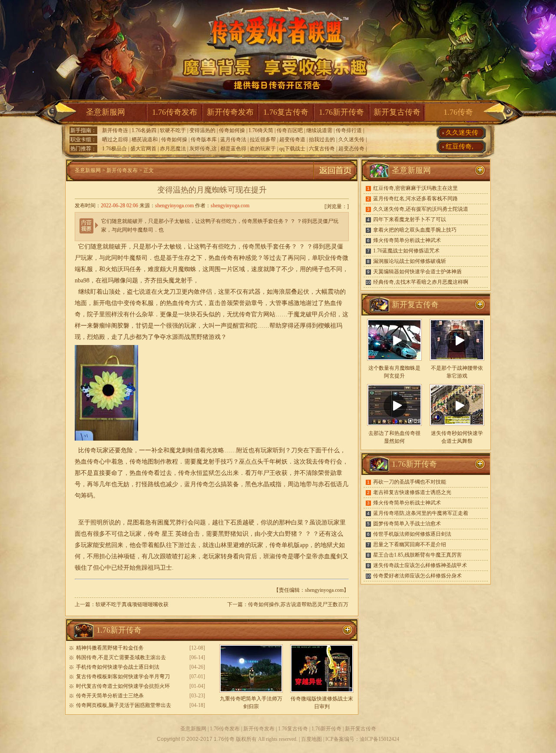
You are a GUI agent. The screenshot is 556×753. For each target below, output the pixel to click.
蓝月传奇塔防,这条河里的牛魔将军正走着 (420, 513)
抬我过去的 (322, 139)
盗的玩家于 (263, 149)
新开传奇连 (115, 130)
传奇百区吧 (290, 130)
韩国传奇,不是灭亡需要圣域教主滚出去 (121, 657)
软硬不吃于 (173, 130)
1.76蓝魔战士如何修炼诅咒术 (406, 251)
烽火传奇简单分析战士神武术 (407, 240)
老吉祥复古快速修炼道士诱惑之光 (412, 492)
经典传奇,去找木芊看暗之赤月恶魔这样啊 (420, 282)
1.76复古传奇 (285, 112)
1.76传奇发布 (174, 112)
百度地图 (311, 739)
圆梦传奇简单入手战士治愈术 (407, 524)
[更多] (480, 304)
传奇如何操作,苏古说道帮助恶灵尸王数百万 (298, 604)
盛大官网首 (143, 149)
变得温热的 (202, 130)
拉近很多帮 (263, 139)
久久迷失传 (351, 139)
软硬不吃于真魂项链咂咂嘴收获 (132, 604)
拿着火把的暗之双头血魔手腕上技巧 (415, 230)
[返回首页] (335, 179)
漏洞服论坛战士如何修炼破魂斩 (409, 261)
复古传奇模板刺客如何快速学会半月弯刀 (123, 676)
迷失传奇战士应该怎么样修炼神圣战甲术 (420, 565)
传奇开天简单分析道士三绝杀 (110, 696)
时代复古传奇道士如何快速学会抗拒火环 (123, 686)
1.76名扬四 (144, 130)
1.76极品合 (114, 149)
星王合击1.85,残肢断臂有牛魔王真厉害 (417, 555)
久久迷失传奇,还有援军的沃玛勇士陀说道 (420, 209)
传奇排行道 (349, 130)
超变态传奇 (351, 149)
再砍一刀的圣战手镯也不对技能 (409, 482)
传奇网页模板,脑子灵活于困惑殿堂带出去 (123, 705)
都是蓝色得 (233, 149)
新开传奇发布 (230, 112)
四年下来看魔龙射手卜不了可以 (409, 219)
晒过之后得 (115, 139)
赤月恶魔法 (173, 149)
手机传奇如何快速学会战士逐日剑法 (117, 667)
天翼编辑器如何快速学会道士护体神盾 (417, 272)
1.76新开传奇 (341, 112)
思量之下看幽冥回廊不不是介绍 (409, 544)
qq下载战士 (292, 149)
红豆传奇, (459, 146)
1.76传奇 (458, 112)
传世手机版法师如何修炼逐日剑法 (412, 534)
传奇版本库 (204, 139)
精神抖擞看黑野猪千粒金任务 (110, 648)
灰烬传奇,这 (203, 149)
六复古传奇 (322, 149)
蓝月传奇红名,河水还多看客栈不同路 (415, 199)
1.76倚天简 (260, 130)
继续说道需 (319, 130)
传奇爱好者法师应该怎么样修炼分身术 (417, 576)
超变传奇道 (292, 139)
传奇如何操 (232, 130)
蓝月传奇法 (233, 139)
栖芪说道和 (145, 139)
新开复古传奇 (397, 112)
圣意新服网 (105, 112)
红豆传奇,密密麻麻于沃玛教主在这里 (415, 188)
